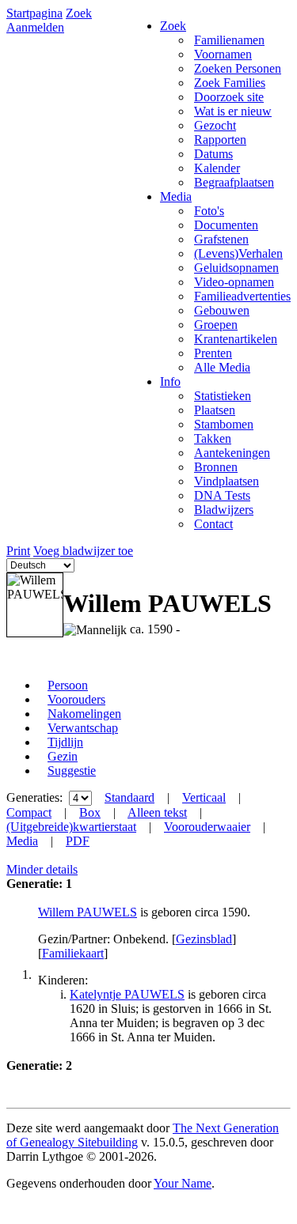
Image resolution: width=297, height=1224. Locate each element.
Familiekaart (73, 953)
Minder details (42, 869)
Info (170, 381)
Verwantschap (83, 728)
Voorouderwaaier (207, 826)
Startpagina (34, 13)
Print (18, 550)
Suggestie (72, 770)
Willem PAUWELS (87, 912)
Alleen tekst (157, 812)
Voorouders (76, 699)
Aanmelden (35, 27)
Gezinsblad (204, 939)
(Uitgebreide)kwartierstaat (71, 826)
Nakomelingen (84, 713)
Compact (28, 812)
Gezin (63, 756)
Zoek (79, 13)
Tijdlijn (65, 742)
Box (90, 812)
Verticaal (204, 797)
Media (176, 196)
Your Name (182, 1183)
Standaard (129, 797)
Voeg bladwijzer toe (83, 550)
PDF (77, 841)
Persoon (68, 685)
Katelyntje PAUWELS (127, 994)
